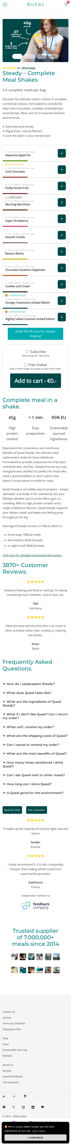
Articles (7, 1017)
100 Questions (11, 1082)
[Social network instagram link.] (23, 1107)
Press (6, 1044)
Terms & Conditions (14, 1023)
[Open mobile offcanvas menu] (5, 4)
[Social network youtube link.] (42, 1107)
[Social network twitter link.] (13, 1107)
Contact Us (9, 1011)
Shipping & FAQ (12, 1029)
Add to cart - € (36, 380)
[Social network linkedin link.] (33, 1107)
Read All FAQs (12, 810)
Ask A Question (36, 810)
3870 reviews (28, 67)
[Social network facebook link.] (4, 1107)
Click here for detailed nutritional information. (32, 555)
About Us (8, 1065)
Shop (5, 1038)
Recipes (7, 1070)
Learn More (38, 1130)
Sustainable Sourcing (15, 1050)
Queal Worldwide (13, 1076)
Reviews (7, 1055)
